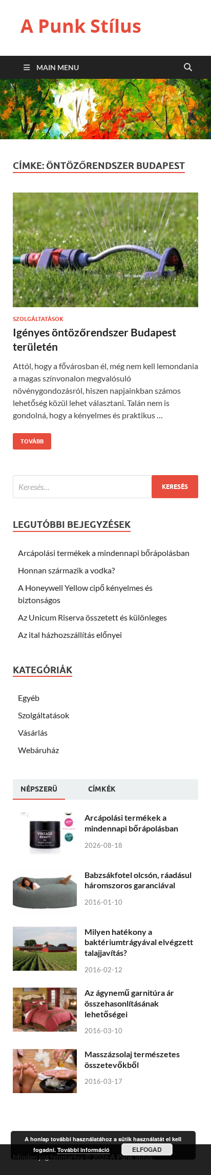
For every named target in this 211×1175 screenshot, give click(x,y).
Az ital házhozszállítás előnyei (70, 634)
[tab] (39, 789)
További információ (83, 1149)
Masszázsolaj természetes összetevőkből (132, 1059)
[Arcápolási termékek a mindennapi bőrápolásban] (45, 818)
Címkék (102, 789)
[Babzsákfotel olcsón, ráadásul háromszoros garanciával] (45, 876)
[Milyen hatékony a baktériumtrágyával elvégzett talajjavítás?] (45, 932)
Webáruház (38, 750)
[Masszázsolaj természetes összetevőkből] (45, 1055)
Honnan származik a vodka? (66, 570)
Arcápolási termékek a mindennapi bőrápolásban (103, 553)
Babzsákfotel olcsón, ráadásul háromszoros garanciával (138, 880)
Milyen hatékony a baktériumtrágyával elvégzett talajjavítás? (139, 942)
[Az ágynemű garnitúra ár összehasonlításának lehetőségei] (45, 993)
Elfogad (147, 1149)
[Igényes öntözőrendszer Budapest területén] (105, 254)
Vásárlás (33, 732)
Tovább (28, 439)
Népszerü (38, 789)
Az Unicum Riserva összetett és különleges (92, 617)
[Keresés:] (105, 486)
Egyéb (28, 697)
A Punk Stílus (80, 25)
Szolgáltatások (38, 319)
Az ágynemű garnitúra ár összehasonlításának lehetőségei (129, 1003)
